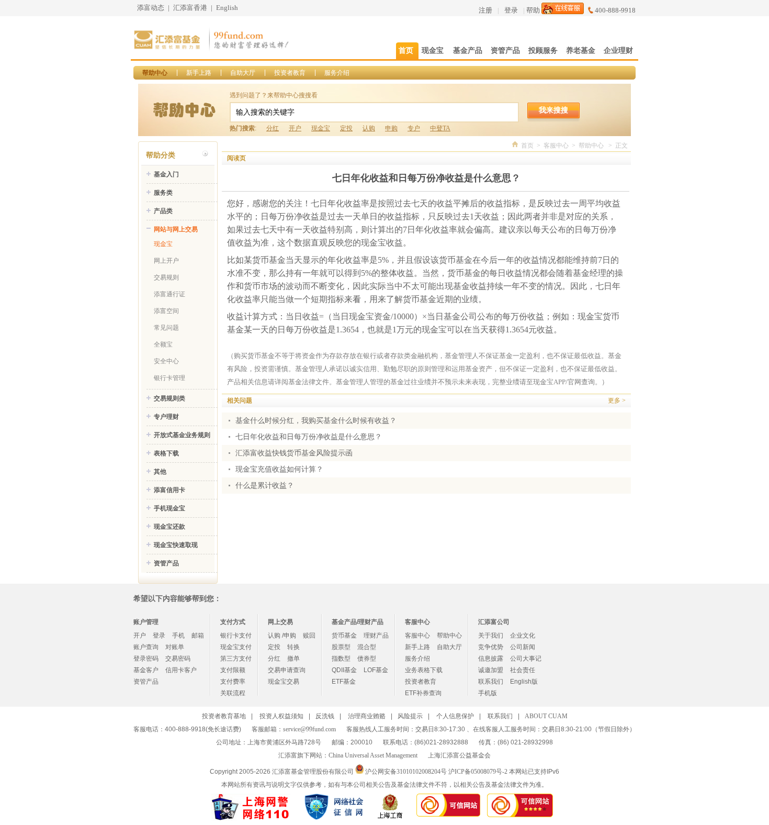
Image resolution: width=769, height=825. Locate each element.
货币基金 (344, 635)
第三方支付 (236, 658)
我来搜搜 (553, 110)
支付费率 (232, 681)
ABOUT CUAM (546, 716)
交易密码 (177, 658)
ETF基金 (344, 681)
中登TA (440, 128)
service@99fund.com (309, 729)
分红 (272, 128)
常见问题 (166, 328)
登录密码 (146, 658)
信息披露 (490, 658)
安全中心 (166, 361)
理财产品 (376, 635)
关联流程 (232, 693)
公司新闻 (522, 647)
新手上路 (198, 73)
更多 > (617, 400)
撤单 (293, 658)
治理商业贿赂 (367, 716)
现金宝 (320, 128)
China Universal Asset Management (373, 755)
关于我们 (490, 635)
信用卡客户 (181, 670)
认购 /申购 (282, 635)
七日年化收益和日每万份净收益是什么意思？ (308, 437)
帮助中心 (154, 73)
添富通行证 (169, 294)
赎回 (309, 635)
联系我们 (490, 681)
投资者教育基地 (224, 716)
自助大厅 (242, 73)
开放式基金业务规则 (182, 435)
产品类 (163, 211)
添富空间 (166, 311)
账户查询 (146, 647)
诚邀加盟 (490, 670)
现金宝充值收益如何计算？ (279, 469)
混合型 (366, 647)
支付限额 (232, 670)
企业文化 (522, 635)
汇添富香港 (190, 8)
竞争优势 (490, 647)
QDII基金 (344, 670)
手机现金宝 (169, 508)
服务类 (163, 192)
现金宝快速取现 (176, 545)
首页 (527, 145)
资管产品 (166, 563)
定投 (346, 128)
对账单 (174, 647)
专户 (414, 128)
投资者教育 (290, 73)
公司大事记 (525, 658)
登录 (511, 10)
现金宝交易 (283, 681)
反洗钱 (324, 716)
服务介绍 (336, 73)
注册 (485, 10)
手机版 (487, 693)
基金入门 (166, 174)
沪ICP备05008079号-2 (477, 771)
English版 (524, 681)
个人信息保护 (455, 716)
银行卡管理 (169, 378)
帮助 (533, 10)
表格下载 (166, 453)
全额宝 (163, 344)
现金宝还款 (169, 526)
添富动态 (150, 8)
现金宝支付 (236, 647)
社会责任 (522, 670)
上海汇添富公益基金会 (459, 755)
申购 (391, 128)
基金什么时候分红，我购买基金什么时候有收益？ (316, 421)
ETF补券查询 (423, 693)
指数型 (341, 658)
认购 (369, 128)
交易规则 (166, 277)
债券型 (366, 658)
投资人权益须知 (281, 716)
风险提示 (410, 716)
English (227, 8)
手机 (178, 635)
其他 (160, 472)
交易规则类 (169, 398)
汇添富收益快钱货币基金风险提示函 (294, 453)
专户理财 (166, 417)
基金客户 (146, 670)
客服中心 (556, 145)
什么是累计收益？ (264, 485)
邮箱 (197, 635)
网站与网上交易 (176, 229)
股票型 (341, 647)
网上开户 (166, 261)
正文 (621, 145)
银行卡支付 (236, 635)
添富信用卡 (169, 490)
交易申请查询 (287, 670)
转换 (293, 647)
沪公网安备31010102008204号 (406, 771)
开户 (295, 128)
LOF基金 (376, 670)
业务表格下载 (424, 670)
